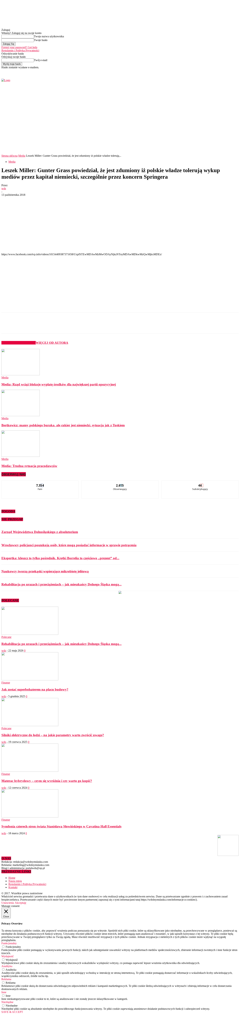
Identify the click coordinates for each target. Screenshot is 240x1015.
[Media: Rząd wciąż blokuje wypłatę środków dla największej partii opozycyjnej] (20, 374)
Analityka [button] (6, 966)
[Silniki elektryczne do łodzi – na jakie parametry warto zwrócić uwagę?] (29, 725)
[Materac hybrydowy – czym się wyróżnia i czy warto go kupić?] (29, 770)
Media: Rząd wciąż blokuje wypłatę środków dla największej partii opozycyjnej (58, 384)
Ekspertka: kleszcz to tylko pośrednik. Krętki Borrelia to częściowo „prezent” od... (60, 558)
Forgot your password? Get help (19, 47)
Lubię (40, 483)
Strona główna (9, 155)
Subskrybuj (200, 483)
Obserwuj (120, 483)
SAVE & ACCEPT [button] (12, 1011)
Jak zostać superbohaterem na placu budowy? (34, 689)
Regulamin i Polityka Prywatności (20, 50)
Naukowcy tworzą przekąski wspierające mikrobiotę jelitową (45, 571)
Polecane (6, 636)
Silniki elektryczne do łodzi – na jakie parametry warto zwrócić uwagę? (52, 735)
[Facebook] (193, 71)
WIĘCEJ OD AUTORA (52, 342)
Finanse (5, 682)
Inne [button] (3, 992)
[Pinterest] (59, 326)
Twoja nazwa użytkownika (49, 36)
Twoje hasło (40, 40)
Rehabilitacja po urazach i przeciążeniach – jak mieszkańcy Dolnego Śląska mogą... (61, 584)
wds (3, 188)
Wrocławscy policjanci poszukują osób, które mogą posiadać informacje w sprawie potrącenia (69, 545)
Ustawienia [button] (7, 902)
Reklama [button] (6, 979)
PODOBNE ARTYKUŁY (18, 342)
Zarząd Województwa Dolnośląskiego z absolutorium (39, 532)
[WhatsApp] (72, 326)
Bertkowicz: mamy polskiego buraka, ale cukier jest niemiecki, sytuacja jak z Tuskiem (63, 425)
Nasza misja (15, 880)
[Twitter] (197, 71)
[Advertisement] (57, 222)
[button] (230, 144)
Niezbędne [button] (7, 1002)
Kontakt (12, 887)
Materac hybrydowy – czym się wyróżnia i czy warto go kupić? (46, 781)
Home (11, 877)
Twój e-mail (40, 60)
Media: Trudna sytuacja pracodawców (29, 466)
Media (21, 155)
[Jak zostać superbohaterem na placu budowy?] (29, 679)
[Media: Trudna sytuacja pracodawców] (20, 455)
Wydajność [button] (7, 956)
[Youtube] (201, 71)
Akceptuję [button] (20, 902)
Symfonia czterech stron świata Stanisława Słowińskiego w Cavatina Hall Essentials (61, 826)
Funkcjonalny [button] (9, 943)
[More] (85, 326)
